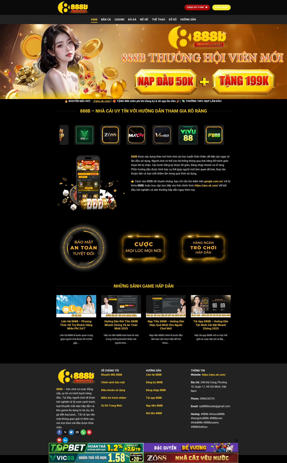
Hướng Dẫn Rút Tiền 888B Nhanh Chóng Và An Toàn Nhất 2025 (121, 325)
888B (94, 19)
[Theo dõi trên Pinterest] (89, 432)
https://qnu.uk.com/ (206, 185)
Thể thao (158, 19)
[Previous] (50, 315)
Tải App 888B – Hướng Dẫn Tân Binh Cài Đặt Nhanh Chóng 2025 (210, 325)
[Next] (237, 315)
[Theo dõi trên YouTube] (59, 440)
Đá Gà (132, 19)
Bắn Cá (106, 19)
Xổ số (173, 19)
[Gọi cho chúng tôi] (83, 432)
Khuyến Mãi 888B (111, 374)
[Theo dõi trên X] (65, 432)
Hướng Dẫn (188, 19)
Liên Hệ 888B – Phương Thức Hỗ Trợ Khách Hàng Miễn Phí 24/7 (76, 325)
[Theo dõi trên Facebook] (59, 432)
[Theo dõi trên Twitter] (71, 432)
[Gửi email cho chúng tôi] (77, 432)
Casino (120, 19)
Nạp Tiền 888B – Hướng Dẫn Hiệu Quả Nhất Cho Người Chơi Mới (166, 325)
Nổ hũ (144, 19)
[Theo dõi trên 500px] (65, 440)
